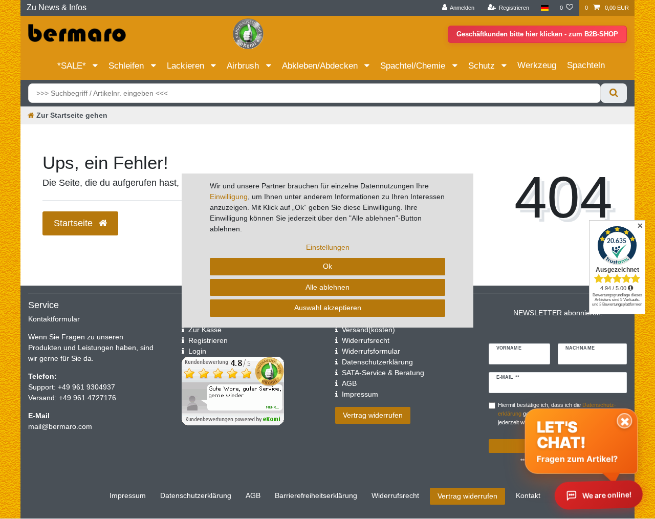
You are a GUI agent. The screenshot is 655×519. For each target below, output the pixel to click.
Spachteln (586, 65)
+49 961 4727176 (87, 398)
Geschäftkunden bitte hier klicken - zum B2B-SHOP (537, 34)
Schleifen (127, 66)
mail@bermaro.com (60, 426)
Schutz (482, 66)
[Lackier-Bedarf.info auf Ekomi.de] (248, 33)
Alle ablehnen (327, 287)
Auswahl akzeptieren (327, 308)
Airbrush (244, 66)
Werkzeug (536, 65)
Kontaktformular (54, 319)
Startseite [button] (74, 223)
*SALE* (73, 66)
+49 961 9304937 (85, 387)
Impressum (128, 495)
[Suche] (614, 93)
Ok (327, 266)
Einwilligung (229, 196)
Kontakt (528, 495)
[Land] (544, 8)
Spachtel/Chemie (414, 66)
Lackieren (187, 66)
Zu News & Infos (56, 7)
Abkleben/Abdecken (321, 66)
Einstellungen (328, 247)
